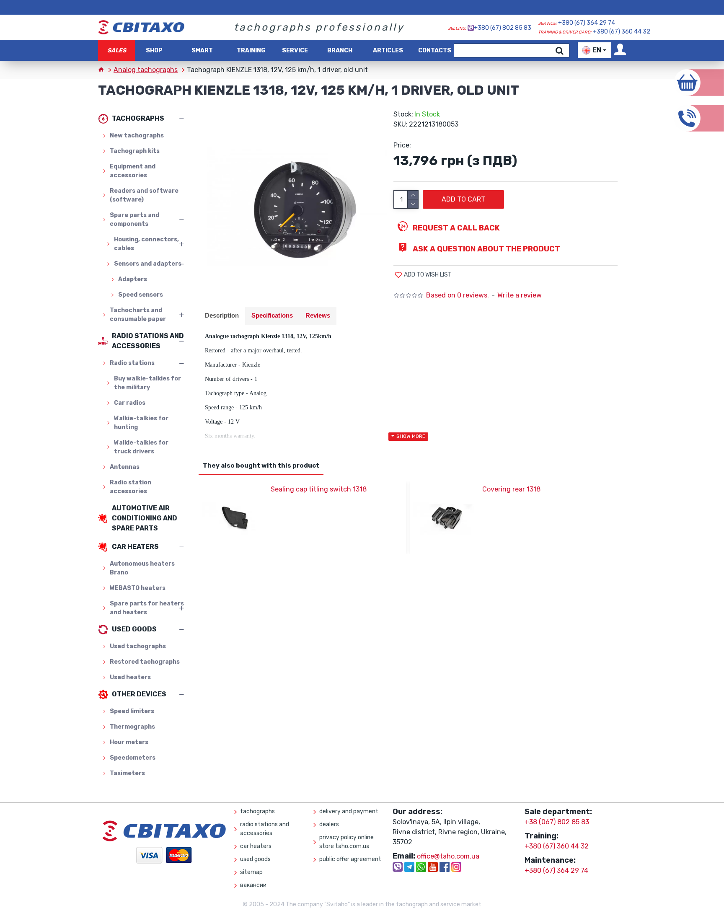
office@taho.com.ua (448, 856)
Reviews (317, 315)
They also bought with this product (261, 465)
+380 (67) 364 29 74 (586, 22)
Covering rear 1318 (511, 489)
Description (222, 315)
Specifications (272, 315)
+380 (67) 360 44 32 (621, 31)
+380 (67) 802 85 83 (502, 27)
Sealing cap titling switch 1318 (319, 489)
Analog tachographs (146, 70)
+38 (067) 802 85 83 (557, 822)
